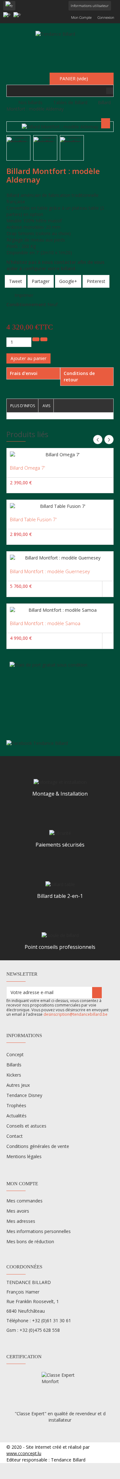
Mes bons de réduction (30, 1241)
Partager (41, 281)
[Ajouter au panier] (107, 589)
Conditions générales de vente (37, 1146)
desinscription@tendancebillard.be (76, 1014)
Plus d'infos (22, 405)
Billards (13, 1065)
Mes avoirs (17, 1211)
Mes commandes (24, 1201)
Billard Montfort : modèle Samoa (45, 623)
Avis (46, 405)
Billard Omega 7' (27, 468)
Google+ (68, 281)
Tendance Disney (24, 1095)
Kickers (13, 1075)
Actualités (16, 1116)
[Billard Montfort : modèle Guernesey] (60, 558)
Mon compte (81, 17)
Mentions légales (24, 1156)
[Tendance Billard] (60, 48)
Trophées (16, 1105)
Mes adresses (20, 1221)
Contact (14, 1136)
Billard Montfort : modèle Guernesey (50, 571)
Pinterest (96, 281)
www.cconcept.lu (23, 1453)
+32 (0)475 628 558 (40, 1330)
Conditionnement (26, 304)
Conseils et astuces (26, 1126)
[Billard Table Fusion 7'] (60, 506)
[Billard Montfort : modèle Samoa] (60, 610)
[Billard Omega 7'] (60, 454)
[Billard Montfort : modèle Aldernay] (18, 139)
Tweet (15, 281)
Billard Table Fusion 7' (33, 519)
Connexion (106, 17)
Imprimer (23, 295)
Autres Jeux (18, 1085)
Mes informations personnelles (38, 1231)
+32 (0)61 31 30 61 (51, 1320)
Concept (15, 1054)
